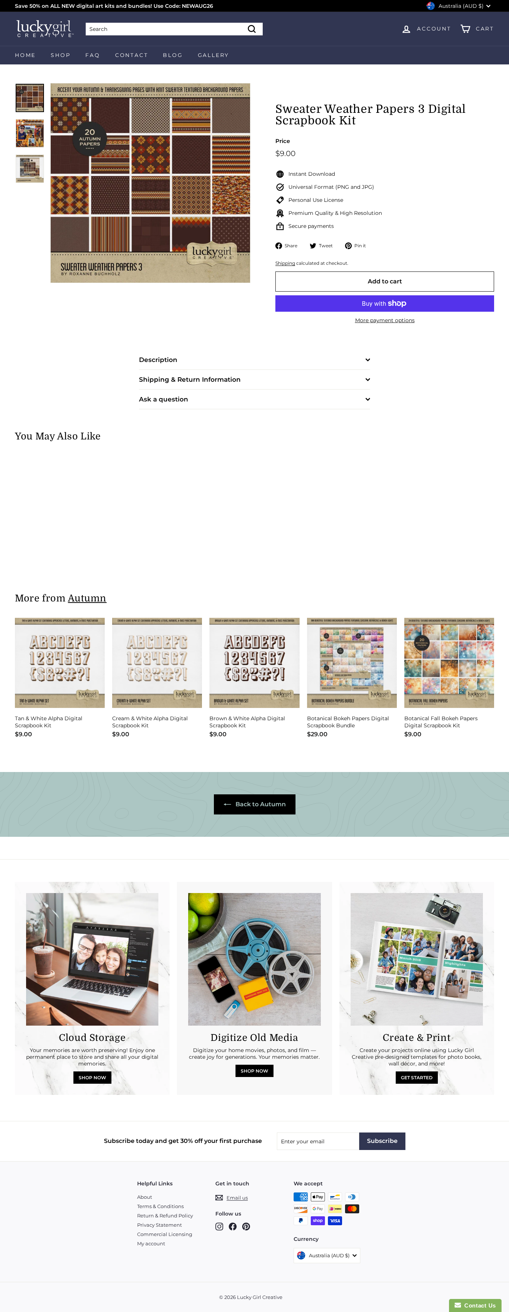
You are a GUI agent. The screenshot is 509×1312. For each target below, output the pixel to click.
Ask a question (163, 399)
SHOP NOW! (149, 6)
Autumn (87, 598)
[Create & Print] (417, 959)
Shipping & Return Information (190, 379)
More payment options (385, 320)
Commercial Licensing (164, 1234)
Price (282, 140)
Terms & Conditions (160, 1206)
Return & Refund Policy (165, 1216)
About (144, 1197)
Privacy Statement (159, 1225)
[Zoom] (150, 183)
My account (151, 1243)
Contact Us (478, 1305)
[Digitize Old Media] (254, 959)
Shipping (285, 263)
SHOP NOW (92, 1077)
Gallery (214, 55)
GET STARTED (417, 1077)
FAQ (92, 55)
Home (25, 55)
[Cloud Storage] (92, 959)
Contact (131, 55)
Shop (60, 55)
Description (158, 359)
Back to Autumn (260, 804)
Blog (173, 55)
